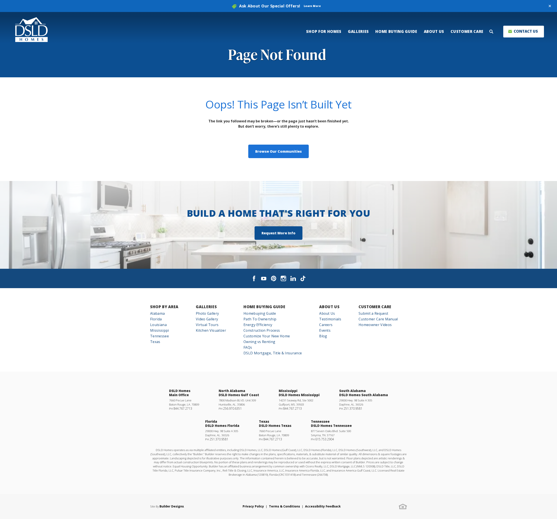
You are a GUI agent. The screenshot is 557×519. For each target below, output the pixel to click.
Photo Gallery (207, 313)
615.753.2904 (324, 439)
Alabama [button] (157, 313)
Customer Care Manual (378, 319)
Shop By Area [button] (164, 306)
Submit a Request (373, 313)
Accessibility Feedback (323, 506)
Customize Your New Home (266, 336)
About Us (329, 306)
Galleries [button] (358, 31)
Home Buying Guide (264, 306)
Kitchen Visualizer (211, 330)
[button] (549, 6)
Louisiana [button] (158, 324)
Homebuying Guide (259, 313)
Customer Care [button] (467, 31)
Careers (325, 324)
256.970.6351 (232, 408)
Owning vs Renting (259, 341)
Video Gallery (207, 319)
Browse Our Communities (278, 151)
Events (325, 330)
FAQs (247, 347)
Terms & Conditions (284, 506)
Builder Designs (171, 506)
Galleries (206, 306)
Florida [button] (156, 319)
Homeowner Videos (375, 324)
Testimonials (330, 319)
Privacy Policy (253, 506)
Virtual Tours (207, 324)
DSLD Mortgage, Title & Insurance (272, 353)
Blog (323, 336)
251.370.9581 (353, 408)
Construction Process (261, 330)
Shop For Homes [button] (323, 31)
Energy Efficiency (257, 324)
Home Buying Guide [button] (396, 31)
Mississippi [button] (159, 330)
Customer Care (375, 306)
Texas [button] (155, 341)
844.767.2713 (182, 408)
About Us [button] (434, 31)
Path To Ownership (259, 319)
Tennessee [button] (159, 336)
